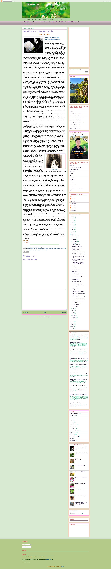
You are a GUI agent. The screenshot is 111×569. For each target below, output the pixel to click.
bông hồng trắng (30, 248)
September (74, 241)
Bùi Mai (71, 438)
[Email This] (23, 252)
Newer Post (25, 312)
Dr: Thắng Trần (73, 177)
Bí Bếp (71, 190)
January (74, 319)
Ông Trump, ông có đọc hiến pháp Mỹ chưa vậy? (78, 302)
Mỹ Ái (71, 175)
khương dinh (72, 358)
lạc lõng (39, 248)
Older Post (63, 312)
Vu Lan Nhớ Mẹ (75, 279)
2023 (72, 222)
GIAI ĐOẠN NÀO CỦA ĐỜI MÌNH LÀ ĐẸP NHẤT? (80, 484)
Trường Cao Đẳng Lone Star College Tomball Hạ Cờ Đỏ (78, 263)
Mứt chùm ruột (75, 306)
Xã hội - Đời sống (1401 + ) (75, 119)
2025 (72, 218)
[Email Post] (41, 247)
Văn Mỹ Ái (73, 207)
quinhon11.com (48, 559)
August (73, 243)
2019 (72, 229)
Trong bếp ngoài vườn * (58, 21)
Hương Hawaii (73, 440)
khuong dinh (73, 210)
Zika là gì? (74, 265)
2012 (72, 326)
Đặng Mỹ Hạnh (73, 432)
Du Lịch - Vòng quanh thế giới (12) (77, 117)
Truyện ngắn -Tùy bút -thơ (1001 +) (77, 122)
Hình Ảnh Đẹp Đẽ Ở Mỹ (80, 465)
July (73, 308)
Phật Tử (26, 250)
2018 (72, 231)
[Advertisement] (44, 300)
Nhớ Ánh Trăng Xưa (76, 244)
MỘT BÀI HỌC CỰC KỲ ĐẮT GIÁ (78, 135)
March (73, 315)
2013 (72, 324)
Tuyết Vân (72, 173)
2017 (72, 232)
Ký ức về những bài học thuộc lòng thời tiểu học (78, 249)
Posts (24, 544)
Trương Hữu (73, 203)
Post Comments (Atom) (46, 317)
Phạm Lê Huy (28, 247)
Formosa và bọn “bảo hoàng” (78, 291)
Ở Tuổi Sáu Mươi (75, 304)
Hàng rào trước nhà (76, 269)
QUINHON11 (72, 165)
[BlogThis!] (24, 252)
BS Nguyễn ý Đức (73, 423)
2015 (72, 321)
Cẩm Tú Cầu (72, 179)
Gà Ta (72, 196)
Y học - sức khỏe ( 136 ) (75, 115)
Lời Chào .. (72, 111)
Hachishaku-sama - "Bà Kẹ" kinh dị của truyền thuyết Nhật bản (81, 448)
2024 (72, 220)
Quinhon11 (73, 201)
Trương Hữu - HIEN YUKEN (75, 167)
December (74, 236)
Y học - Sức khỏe (71, 21)
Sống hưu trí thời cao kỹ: (77, 246)
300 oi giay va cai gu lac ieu (81, 334)
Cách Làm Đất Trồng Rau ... (81, 489)
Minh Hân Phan (73, 183)
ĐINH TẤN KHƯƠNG (74, 169)
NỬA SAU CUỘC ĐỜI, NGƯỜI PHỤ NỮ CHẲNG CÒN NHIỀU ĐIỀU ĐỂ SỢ (81, 503)
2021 (72, 225)
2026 (72, 217)
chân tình (35, 248)
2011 (72, 328)
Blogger (62, 566)
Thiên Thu (30, 250)
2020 (72, 227)
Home (44, 312)
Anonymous (72, 334)
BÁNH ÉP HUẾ (78, 459)
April (73, 313)
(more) (79, 339)
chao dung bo (79, 342)
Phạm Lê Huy (72, 171)
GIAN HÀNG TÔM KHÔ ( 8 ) (75, 126)
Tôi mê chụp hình (75, 274)
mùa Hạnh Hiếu (49, 248)
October (74, 239)
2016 (72, 234)
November (74, 237)
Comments (25, 546)
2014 (72, 322)
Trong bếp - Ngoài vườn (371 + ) (76, 113)
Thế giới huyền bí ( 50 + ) (75, 124)
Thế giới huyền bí (27, 24)
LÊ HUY (71, 417)
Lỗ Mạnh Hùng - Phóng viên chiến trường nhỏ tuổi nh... (78, 284)
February (74, 317)
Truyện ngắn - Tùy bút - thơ (41, 21)
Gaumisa (71, 425)
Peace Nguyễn (60, 248)
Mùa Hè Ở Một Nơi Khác (80, 471)
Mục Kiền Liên (55, 248)
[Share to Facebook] (27, 252)
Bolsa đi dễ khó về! (76, 271)
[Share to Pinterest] (28, 252)
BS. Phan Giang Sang (74, 436)
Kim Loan (72, 181)
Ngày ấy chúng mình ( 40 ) (75, 128)
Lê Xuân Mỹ (72, 434)
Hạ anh (71, 185)
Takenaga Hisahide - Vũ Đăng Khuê (77, 188)
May (73, 312)
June (73, 310)
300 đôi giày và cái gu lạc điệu (81, 477)
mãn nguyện (43, 248)
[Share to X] (26, 252)
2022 (72, 224)
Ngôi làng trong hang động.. (77, 273)
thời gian (34, 250)
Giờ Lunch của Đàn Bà (76, 281)
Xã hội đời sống (26, 21)
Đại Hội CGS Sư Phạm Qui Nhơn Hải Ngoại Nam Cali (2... (78, 251)
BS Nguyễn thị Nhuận (74, 430)
